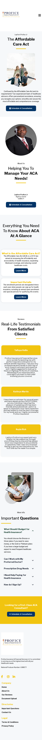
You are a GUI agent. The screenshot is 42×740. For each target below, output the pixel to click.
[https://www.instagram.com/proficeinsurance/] (9, 676)
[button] (39, 15)
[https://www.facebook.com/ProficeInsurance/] (2, 676)
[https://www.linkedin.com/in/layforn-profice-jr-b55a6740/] (14, 676)
